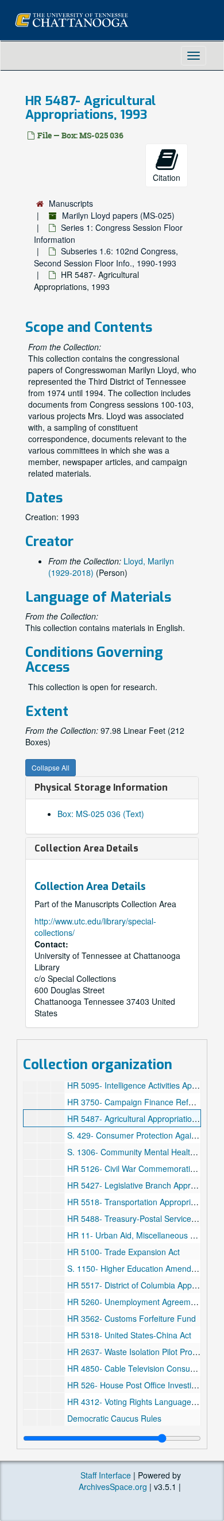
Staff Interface (105, 1475)
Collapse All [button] (50, 767)
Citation (166, 177)
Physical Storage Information (101, 787)
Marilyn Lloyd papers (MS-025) (118, 215)
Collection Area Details (86, 848)
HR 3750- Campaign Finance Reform (135, 1102)
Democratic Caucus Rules (114, 1418)
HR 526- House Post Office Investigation (140, 1385)
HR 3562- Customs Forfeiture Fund (131, 1318)
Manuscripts (71, 203)
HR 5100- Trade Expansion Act (123, 1251)
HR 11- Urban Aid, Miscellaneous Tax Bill (141, 1235)
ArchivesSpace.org (113, 1486)
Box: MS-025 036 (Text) (100, 813)
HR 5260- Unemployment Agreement (134, 1301)
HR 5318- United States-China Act (129, 1335)
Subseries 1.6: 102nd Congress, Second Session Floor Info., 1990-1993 (106, 257)
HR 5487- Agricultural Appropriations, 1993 (145, 1118)
